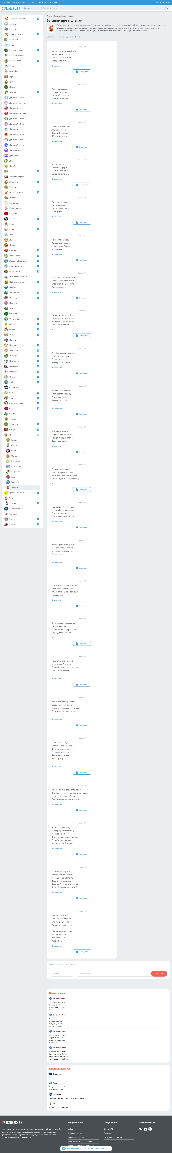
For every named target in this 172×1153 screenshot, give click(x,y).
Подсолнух (15, 472)
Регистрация (164, 2)
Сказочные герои (16, 403)
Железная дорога (16, 177)
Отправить (159, 974)
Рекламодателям (75, 1133)
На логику (13, 287)
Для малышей (15, 150)
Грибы (11, 82)
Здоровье (13, 187)
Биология (13, 29)
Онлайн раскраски (19, 2)
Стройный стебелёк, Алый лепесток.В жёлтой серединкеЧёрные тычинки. (69, 134)
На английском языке (18, 277)
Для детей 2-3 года (17, 103)
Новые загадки (57, 993)
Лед (11, 234)
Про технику (14, 361)
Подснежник (16, 466)
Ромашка (15, 482)
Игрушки (12, 198)
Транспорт (13, 424)
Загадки (31, 2)
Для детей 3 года (16, 108)
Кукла (11, 224)
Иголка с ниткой (16, 192)
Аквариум (13, 24)
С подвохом (14, 387)
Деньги (12, 87)
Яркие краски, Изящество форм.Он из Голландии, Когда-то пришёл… (69, 172)
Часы (11, 498)
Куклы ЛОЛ (108, 1129)
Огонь (11, 324)
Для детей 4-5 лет (17, 124)
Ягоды (12, 524)
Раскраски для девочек (113, 1137)
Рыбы (11, 382)
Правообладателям (76, 1137)
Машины (12, 250)
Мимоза (14, 456)
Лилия (13, 451)
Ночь (11, 308)
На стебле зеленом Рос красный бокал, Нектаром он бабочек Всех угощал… (69, 247)
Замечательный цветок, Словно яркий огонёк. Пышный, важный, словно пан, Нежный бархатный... (69, 670)
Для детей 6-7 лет (17, 145)
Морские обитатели (17, 261)
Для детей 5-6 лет (17, 134)
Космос (12, 219)
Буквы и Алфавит (16, 34)
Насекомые (14, 292)
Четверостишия (15, 508)
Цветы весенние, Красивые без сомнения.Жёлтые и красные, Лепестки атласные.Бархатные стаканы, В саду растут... (69, 755)
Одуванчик (15, 461)
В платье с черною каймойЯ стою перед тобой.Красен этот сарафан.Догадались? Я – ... (69, 59)
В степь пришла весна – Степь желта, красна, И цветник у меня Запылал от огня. (69, 400)
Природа (13, 356)
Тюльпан (14, 487)
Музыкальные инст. (17, 266)
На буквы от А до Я (17, 282)
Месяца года (14, 256)
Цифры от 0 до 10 (16, 493)
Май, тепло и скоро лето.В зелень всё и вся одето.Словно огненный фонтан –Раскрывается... (69, 285)
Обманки (13, 314)
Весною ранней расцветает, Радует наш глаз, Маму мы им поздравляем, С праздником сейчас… (69, 631)
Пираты (12, 340)
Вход (156, 2)
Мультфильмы (15, 271)
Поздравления (42, 2)
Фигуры (12, 429)
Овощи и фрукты (16, 319)
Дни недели (14, 155)
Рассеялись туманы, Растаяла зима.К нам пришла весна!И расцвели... (69, 209)
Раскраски (6, 2)
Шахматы (13, 514)
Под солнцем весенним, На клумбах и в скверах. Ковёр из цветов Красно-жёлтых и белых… (69, 514)
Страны (12, 414)
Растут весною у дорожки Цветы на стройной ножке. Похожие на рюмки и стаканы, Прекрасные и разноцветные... (69, 711)
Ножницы (13, 303)
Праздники (13, 350)
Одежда (12, 329)
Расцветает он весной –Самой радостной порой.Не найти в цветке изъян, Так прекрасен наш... (69, 323)
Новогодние (14, 298)
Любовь (12, 245)
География (13, 71)
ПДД (11, 335)
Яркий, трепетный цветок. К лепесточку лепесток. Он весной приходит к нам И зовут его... (69, 554)
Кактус (14, 440)
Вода (11, 45)
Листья (12, 240)
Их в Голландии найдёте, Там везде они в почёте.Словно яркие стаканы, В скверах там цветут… (69, 360)
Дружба (12, 166)
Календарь (13, 203)
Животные (13, 182)
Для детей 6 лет (16, 140)
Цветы (12, 435)
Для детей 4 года (16, 119)
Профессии (13, 371)
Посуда (12, 345)
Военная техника (16, 50)
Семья (11, 393)
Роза (13, 477)
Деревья (12, 92)
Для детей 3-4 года (17, 113)
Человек (12, 503)
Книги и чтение (15, 208)
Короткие (13, 213)
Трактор (12, 419)
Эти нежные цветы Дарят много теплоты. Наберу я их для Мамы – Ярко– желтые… (69, 439)
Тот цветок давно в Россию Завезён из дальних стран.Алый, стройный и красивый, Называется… (69, 593)
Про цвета (13, 366)
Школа (12, 519)
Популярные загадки (59, 1068)
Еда (11, 171)
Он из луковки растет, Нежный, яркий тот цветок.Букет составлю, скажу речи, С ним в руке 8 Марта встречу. (69, 477)
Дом (11, 161)
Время (12, 66)
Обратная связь (74, 1129)
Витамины (13, 40)
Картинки (53, 2)
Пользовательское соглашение (80, 1141)
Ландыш (14, 445)
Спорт (11, 408)
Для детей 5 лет (16, 129)
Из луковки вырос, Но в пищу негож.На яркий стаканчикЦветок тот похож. (69, 96)
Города (12, 76)
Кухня (11, 229)
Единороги (108, 1133)
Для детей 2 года (16, 97)
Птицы (12, 377)
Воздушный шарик (16, 55)
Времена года (15, 61)
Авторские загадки (17, 18)
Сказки (12, 398)
